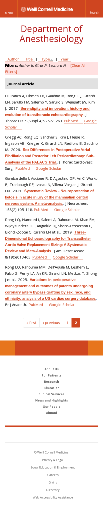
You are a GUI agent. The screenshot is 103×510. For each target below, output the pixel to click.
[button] (94, 9)
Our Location (7, 348)
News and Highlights (51, 400)
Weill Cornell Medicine (51, 434)
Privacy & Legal (53, 460)
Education (52, 388)
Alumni (51, 413)
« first (31, 322)
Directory (53, 490)
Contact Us (95, 348)
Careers (52, 475)
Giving (52, 482)
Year (64, 59)
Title (29, 59)
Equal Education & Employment (53, 467)
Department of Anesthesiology (52, 33)
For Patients (52, 375)
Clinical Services (51, 394)
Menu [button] (9, 13)
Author (13, 59)
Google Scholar (49, 168)
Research (51, 382)
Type (45, 59)
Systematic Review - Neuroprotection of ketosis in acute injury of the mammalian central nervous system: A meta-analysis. (49, 197)
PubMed (71, 120)
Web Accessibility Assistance (53, 497)
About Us (51, 369)
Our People (51, 406)
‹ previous (51, 322)
